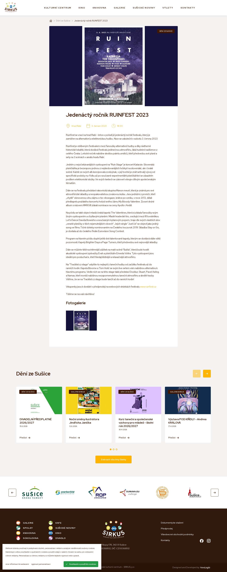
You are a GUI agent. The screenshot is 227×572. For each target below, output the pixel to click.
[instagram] (209, 541)
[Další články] (207, 373)
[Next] (215, 492)
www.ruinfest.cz (148, 286)
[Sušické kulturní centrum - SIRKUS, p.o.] (10, 7)
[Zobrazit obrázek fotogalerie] (81, 321)
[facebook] (202, 541)
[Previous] (12, 492)
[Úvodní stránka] (50, 20)
